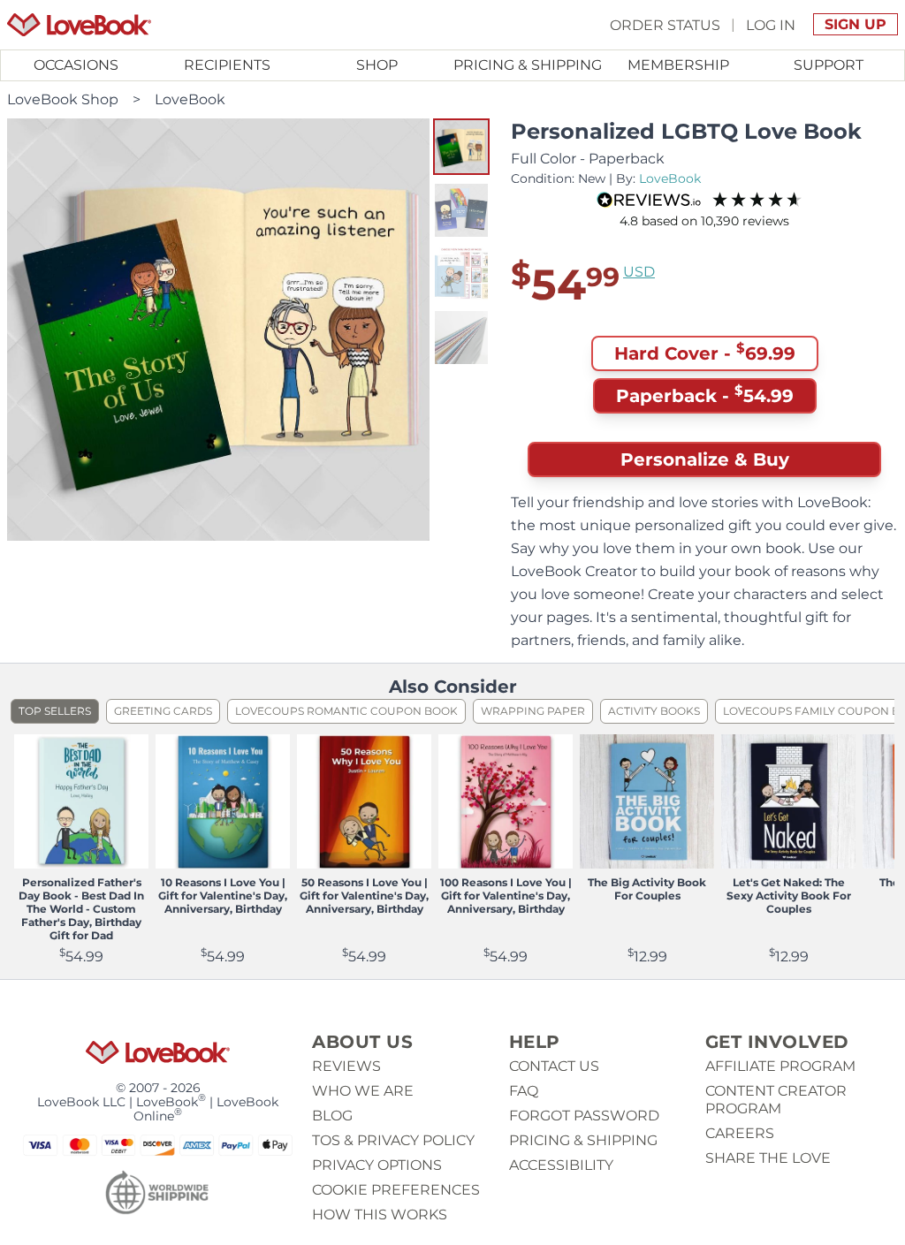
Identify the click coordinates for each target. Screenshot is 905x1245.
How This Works (379, 1214)
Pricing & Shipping (527, 65)
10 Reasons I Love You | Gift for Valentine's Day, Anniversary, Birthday (222, 895)
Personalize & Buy (704, 459)
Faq (523, 1090)
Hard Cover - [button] (704, 351)
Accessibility (561, 1165)
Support (828, 65)
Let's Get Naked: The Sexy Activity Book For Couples (788, 895)
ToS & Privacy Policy (393, 1140)
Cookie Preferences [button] (396, 1189)
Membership (678, 65)
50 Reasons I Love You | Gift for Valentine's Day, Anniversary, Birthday (364, 895)
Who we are (363, 1090)
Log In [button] (770, 24)
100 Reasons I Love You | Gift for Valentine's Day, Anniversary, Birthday (506, 895)
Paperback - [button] (705, 394)
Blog (332, 1115)
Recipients (227, 65)
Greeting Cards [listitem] (163, 710)
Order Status (665, 24)
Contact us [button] (554, 1066)
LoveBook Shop (62, 99)
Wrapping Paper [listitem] (533, 710)
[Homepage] (79, 24)
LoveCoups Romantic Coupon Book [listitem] (346, 710)
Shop (377, 65)
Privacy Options (377, 1165)
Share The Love (768, 1158)
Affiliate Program (780, 1066)
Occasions (76, 65)
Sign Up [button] (855, 24)
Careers (739, 1133)
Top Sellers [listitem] (55, 710)
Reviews (346, 1066)
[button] (461, 146)
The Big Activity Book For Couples (647, 889)
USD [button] (639, 271)
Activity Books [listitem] (654, 710)
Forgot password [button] (584, 1115)
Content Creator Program (776, 1099)
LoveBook (190, 99)
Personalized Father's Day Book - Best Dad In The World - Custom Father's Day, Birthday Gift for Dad (81, 909)
